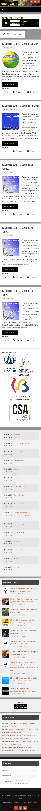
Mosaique (17, 478)
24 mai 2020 (8, 172)
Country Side (18, 550)
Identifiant (5, 771)
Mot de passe (6, 776)
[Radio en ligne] (36, 23)
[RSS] (38, 1)
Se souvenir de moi (23, 781)
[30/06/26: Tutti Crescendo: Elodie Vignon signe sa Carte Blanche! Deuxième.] (5, 605)
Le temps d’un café (20, 487)
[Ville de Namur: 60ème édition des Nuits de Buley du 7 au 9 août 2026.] (5, 594)
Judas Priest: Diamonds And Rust (23, 24)
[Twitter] (35, 1)
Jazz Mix (16, 567)
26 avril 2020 (8, 298)
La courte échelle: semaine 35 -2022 (20, 43)
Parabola (24, 803)
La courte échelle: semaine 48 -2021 (20, 105)
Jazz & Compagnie (20, 524)
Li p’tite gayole (18, 461)
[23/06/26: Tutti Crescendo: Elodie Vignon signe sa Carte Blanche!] (5, 657)
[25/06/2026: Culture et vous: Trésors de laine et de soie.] (5, 615)
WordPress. (33, 803)
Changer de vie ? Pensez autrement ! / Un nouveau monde (22, 515)
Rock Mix (17, 435)
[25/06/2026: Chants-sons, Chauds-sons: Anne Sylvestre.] (5, 636)
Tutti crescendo (19, 532)
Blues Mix (17, 558)
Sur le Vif (17, 541)
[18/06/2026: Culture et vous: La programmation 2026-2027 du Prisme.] (5, 694)
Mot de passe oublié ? (22, 784)
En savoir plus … (10, 84)
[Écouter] (6, 23)
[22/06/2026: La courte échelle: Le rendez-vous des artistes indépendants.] (5, 684)
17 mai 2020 (8, 235)
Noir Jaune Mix (19, 452)
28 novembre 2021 (10, 109)
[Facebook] (31, 1)
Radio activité (18, 504)
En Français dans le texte (22, 443)
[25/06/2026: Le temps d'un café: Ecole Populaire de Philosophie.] (5, 626)
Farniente (17, 469)
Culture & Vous (19, 495)
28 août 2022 (8, 47)
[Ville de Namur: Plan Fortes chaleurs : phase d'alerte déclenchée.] (5, 647)
